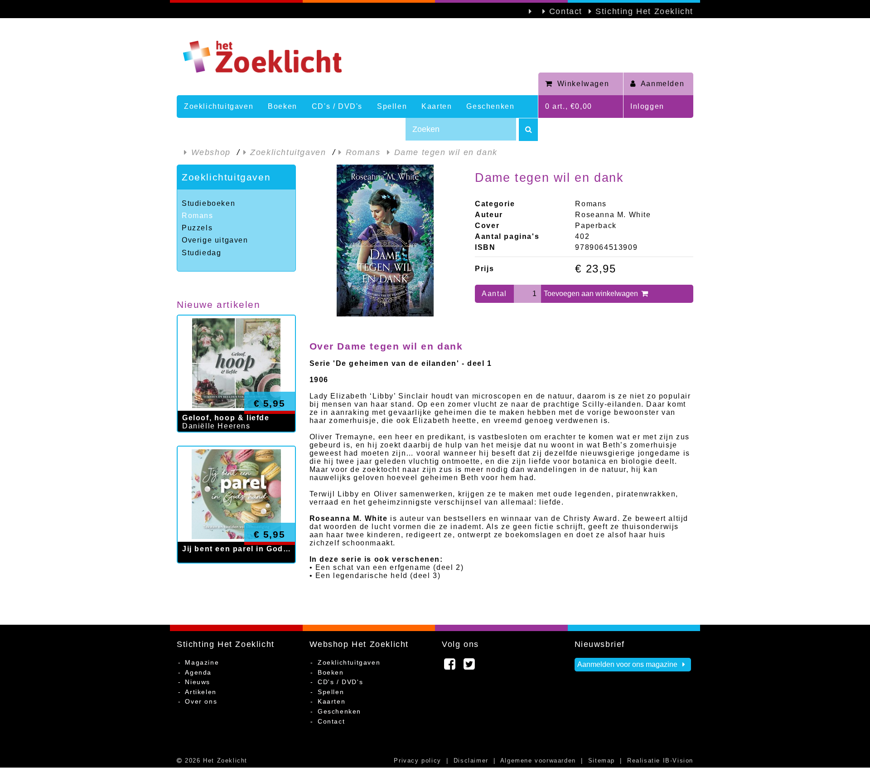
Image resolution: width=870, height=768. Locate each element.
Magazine (202, 662)
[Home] (357, 56)
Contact (565, 11)
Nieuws (197, 681)
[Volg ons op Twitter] (469, 666)
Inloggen (647, 106)
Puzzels (197, 228)
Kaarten (436, 106)
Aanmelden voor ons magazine (628, 664)
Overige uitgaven (215, 240)
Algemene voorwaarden (538, 760)
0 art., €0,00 (568, 106)
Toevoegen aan (592, 293)
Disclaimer (471, 760)
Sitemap (601, 760)
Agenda (198, 672)
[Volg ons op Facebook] (450, 666)
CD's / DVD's (337, 106)
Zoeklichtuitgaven (218, 106)
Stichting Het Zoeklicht (644, 11)
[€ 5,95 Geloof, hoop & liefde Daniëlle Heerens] (236, 441)
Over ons (201, 701)
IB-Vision (678, 760)
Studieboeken (208, 203)
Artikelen (200, 691)
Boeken (282, 106)
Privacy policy (417, 760)
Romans (197, 215)
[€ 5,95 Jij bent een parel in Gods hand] (236, 572)
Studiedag (201, 253)
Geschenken (490, 106)
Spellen (392, 106)
